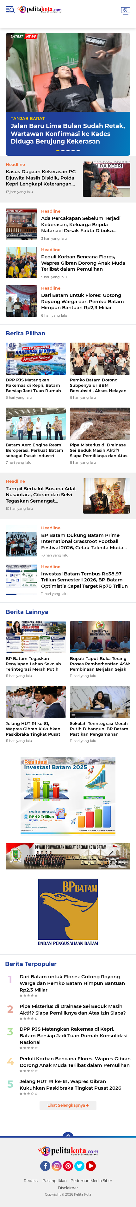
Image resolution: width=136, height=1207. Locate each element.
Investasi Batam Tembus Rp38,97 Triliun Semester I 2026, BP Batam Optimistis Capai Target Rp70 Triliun (84, 580)
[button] (57, 150)
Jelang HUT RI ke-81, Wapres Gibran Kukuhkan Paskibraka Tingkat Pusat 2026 (33, 729)
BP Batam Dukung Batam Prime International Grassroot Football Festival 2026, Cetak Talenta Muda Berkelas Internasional (82, 541)
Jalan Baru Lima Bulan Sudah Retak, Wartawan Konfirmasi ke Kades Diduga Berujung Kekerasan (68, 133)
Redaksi (31, 1180)
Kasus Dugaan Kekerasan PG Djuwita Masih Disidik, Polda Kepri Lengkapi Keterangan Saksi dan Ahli (41, 177)
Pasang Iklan (54, 1180)
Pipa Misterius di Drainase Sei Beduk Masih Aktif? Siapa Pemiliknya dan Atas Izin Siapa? (98, 450)
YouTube (95, 1174)
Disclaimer (68, 1188)
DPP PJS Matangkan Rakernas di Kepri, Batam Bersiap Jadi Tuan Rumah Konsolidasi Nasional (33, 385)
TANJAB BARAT (28, 118)
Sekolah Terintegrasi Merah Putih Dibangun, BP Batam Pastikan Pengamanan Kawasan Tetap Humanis (99, 729)
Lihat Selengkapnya (66, 1105)
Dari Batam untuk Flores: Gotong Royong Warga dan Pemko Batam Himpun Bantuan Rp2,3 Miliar (82, 301)
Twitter (82, 1174)
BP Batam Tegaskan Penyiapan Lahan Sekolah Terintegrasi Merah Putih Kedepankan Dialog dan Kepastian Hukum (33, 664)
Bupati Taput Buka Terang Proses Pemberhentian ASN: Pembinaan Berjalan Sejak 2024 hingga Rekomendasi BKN (100, 664)
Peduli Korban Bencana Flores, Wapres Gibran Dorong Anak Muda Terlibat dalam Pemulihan (83, 263)
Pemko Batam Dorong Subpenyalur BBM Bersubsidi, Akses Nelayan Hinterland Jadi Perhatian (98, 385)
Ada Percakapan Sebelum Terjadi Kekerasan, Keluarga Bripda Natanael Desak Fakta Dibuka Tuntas (81, 224)
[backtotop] (68, 1137)
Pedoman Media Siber (91, 1180)
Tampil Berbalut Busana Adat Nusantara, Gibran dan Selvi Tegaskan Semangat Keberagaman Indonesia (41, 495)
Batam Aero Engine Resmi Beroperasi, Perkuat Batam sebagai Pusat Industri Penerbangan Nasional (34, 450)
